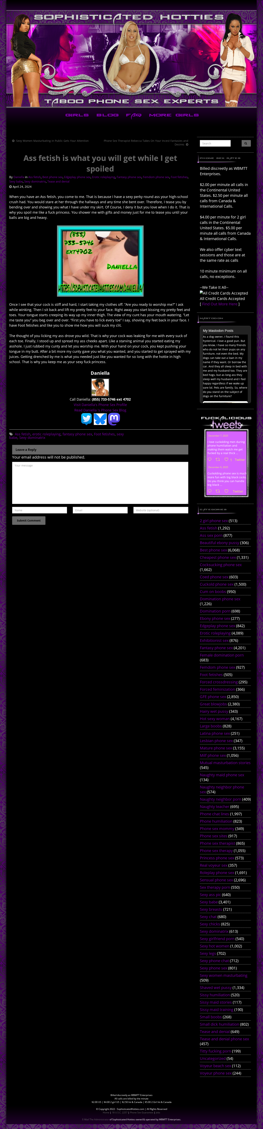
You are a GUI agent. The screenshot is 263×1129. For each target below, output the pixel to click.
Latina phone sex (215, 733)
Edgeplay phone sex (77, 177)
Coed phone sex (214, 576)
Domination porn (215, 611)
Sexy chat (208, 916)
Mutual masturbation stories (225, 762)
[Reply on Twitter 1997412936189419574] (211, 491)
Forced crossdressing (219, 682)
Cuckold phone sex (217, 584)
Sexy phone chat (214, 960)
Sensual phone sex (216, 880)
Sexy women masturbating (223, 975)
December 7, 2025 (218, 435)
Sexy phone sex (213, 968)
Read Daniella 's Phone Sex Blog (100, 410)
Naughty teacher (214, 806)
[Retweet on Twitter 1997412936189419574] (219, 491)
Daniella (18, 177)
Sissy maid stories (216, 1002)
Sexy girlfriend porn (217, 938)
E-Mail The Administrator (95, 1119)
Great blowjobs (213, 704)
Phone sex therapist (217, 843)
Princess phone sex (217, 858)
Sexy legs (208, 953)
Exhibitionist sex (214, 640)
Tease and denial (58, 181)
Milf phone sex (213, 755)
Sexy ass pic (210, 894)
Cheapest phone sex (218, 557)
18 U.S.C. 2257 (119, 1112)
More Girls (173, 116)
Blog (107, 116)
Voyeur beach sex (215, 1065)
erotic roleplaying (46, 434)
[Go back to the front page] (131, 58)
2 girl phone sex (214, 520)
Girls (76, 116)
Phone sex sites (213, 835)
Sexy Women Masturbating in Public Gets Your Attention (52, 141)
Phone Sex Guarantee (141, 1112)
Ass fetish (34, 177)
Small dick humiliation (219, 1024)
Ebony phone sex (215, 618)
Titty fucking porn (215, 1051)
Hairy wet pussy (214, 711)
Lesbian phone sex (216, 740)
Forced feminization (217, 689)
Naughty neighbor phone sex (222, 789)
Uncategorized (213, 1058)
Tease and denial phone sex (224, 1039)
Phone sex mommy (217, 828)
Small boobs (211, 1016)
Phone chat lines (214, 813)
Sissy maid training (216, 1009)
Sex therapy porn (215, 887)
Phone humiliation (216, 821)
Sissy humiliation (215, 994)
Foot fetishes (179, 177)
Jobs (158, 1112)
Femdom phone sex (156, 177)
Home (106, 1112)
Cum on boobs (213, 591)
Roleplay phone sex (217, 872)
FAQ (133, 116)
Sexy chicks (210, 924)
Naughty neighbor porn (220, 799)
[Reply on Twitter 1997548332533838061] (211, 460)
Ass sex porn (211, 535)
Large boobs (211, 726)
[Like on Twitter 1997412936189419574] (227, 491)
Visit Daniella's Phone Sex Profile (100, 404)
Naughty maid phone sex (222, 774)
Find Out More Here (219, 304)
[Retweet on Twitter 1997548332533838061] (219, 460)
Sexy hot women (214, 946)
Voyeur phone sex (216, 1073)
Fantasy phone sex (129, 177)
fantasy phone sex (77, 434)
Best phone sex (52, 177)
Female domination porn (222, 655)
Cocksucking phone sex (221, 564)
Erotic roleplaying (103, 177)
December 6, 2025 (218, 467)
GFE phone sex (213, 696)
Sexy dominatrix (35, 181)
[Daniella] (100, 387)
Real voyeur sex (213, 865)
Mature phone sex (216, 748)
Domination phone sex (220, 598)
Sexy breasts (211, 909)
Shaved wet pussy (216, 987)
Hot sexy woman (215, 718)
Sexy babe (16, 181)
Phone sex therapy (216, 850)
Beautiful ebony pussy (219, 542)
